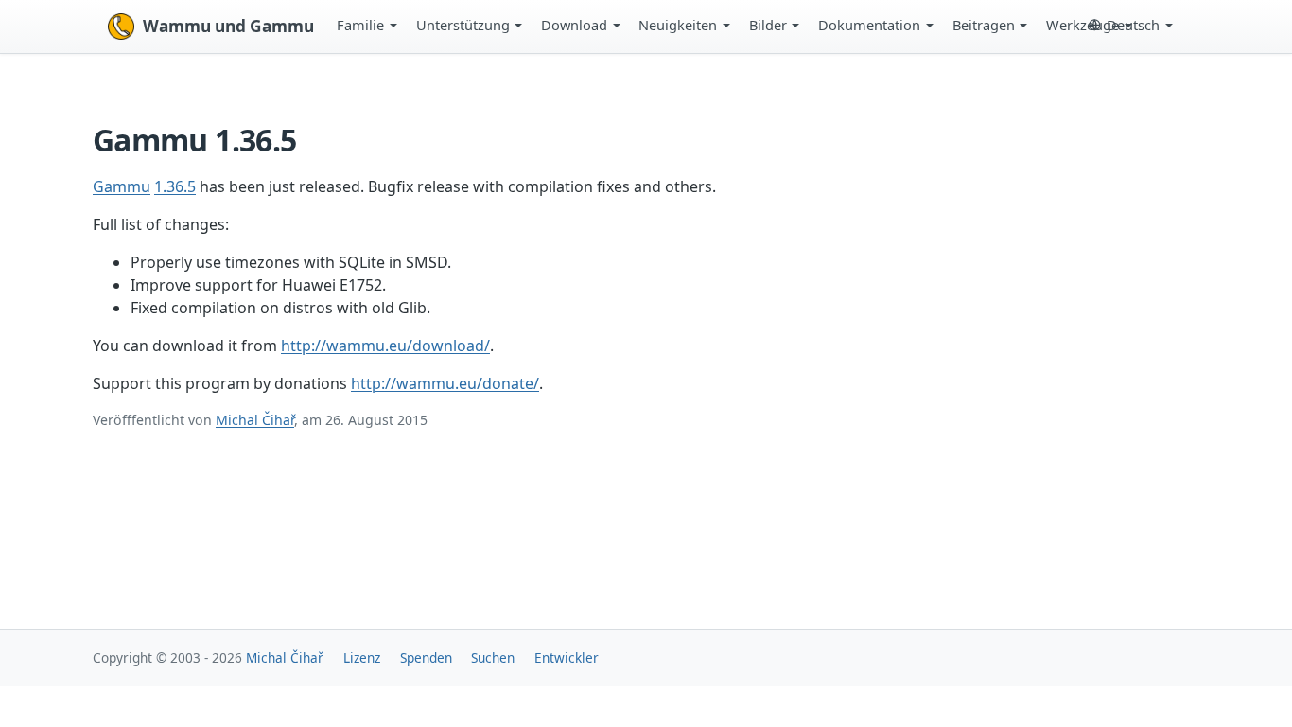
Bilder (768, 24)
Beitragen (983, 24)
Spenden (426, 657)
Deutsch (1133, 24)
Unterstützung (463, 24)
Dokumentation (869, 24)
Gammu (121, 186)
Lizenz (361, 657)
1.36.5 (175, 186)
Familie (360, 24)
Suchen (493, 657)
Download (574, 24)
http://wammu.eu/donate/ (445, 383)
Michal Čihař (255, 420)
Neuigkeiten (677, 24)
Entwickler (566, 657)
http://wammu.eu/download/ (385, 345)
